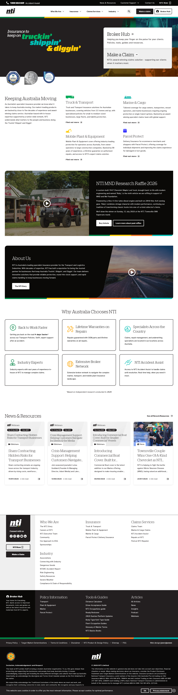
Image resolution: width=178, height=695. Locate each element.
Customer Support (128, 3)
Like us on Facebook (11, 536)
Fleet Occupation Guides (96, 623)
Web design (161, 643)
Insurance (74, 11)
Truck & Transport (93, 526)
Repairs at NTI (137, 537)
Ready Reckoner (92, 612)
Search (129, 11)
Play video (47, 203)
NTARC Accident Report (50, 569)
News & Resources (108, 3)
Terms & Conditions (59, 643)
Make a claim (145, 11)
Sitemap (116, 643)
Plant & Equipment (48, 605)
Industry (112, 11)
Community (44, 537)
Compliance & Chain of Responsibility (56, 583)
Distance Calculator (94, 601)
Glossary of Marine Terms (96, 627)
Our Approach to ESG (49, 541)
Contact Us (150, 3)
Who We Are (56, 11)
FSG (124, 643)
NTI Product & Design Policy (96, 643)
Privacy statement (161, 691)
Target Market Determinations (34, 643)
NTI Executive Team (48, 534)
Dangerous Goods (47, 565)
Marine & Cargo (92, 534)
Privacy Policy (12, 643)
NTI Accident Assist (139, 534)
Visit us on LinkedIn (25, 536)
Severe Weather (46, 580)
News (133, 605)
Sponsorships (45, 544)
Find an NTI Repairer (140, 541)
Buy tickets (104, 223)
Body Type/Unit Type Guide (97, 620)
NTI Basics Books (93, 631)
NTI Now (17, 547)
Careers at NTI (46, 530)
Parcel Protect (46, 612)
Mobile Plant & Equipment (97, 530)
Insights (134, 609)
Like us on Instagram (14, 536)
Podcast (134, 612)
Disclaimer (76, 643)
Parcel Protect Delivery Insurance (100, 537)
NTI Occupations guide (95, 609)
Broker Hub (165, 11)
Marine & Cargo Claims (140, 530)
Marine (43, 609)
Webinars (135, 616)
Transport (44, 601)
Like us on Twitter (18, 536)
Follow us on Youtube (21, 536)
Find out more (72, 122)
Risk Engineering (47, 572)
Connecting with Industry (50, 561)
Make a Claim (120, 54)
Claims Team (136, 526)
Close (174, 690)
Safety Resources (47, 576)
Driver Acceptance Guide (96, 605)
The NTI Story (21, 286)
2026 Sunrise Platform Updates (99, 616)
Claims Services (93, 11)
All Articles (135, 601)
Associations (45, 558)
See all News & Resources (158, 416)
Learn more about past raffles (128, 223)
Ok (145, 691)
